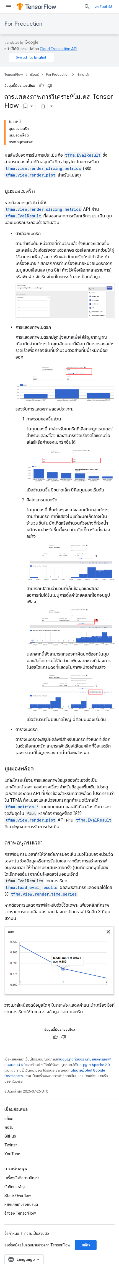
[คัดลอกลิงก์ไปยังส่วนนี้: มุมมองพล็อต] (39, 769)
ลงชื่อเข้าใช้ (103, 6)
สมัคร (86, 1245)
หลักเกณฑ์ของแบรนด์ (21, 1204)
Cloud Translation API (58, 49)
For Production (23, 23)
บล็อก (8, 1118)
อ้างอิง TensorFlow (20, 1213)
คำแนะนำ (83, 74)
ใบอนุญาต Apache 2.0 (93, 1065)
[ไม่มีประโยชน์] (50, 85)
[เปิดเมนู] (8, 6)
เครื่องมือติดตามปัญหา (21, 1178)
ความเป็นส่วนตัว (36, 1233)
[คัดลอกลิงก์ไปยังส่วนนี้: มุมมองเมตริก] (40, 191)
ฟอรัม (9, 1127)
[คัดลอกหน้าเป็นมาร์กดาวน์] (43, 106)
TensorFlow (13, 74)
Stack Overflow (17, 1195)
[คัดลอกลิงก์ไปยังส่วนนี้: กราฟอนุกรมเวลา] (48, 843)
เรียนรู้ (34, 74)
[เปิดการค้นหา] (87, 6)
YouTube (12, 1154)
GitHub (10, 1136)
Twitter (10, 1145)
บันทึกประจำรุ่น (15, 1187)
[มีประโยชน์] (41, 85)
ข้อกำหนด (11, 1233)
